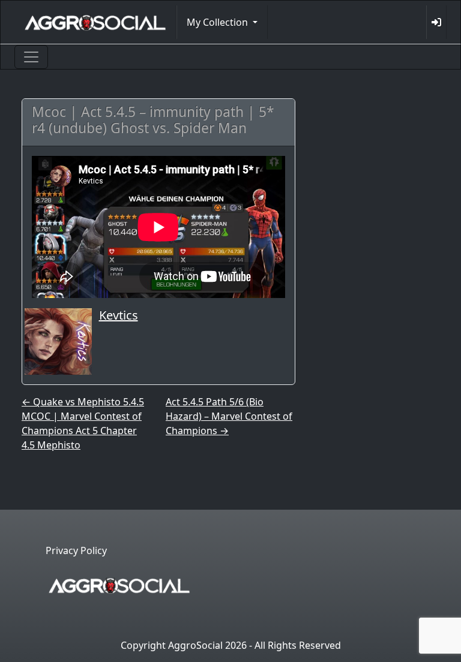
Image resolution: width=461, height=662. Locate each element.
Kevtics (118, 315)
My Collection (218, 22)
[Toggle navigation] (31, 57)
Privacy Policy (76, 550)
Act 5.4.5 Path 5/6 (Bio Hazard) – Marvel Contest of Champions (229, 416)
